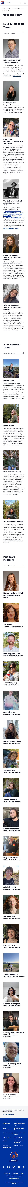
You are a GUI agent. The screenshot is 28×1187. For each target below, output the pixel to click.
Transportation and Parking (19, 1133)
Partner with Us (6, 1137)
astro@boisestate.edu (8, 1114)
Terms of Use (7, 1173)
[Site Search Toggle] (19, 2)
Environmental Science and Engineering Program (12, 211)
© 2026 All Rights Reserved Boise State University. (14, 1182)
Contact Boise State (14, 1178)
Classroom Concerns (11, 1175)
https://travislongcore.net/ (11, 228)
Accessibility (15, 1173)
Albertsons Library (7, 1133)
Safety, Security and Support (19, 1124)
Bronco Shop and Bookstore (18, 1141)
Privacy (22, 1173)
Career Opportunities (6, 1129)
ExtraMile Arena (18, 1145)
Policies (20, 1175)
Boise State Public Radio (19, 1129)
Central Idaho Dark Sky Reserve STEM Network (13, 8)
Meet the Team (7, 10)
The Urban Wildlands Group (13, 217)
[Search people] (23, 33)
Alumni (4, 1141)
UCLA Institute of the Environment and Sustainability (13, 214)
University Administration (6, 1146)
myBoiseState (6, 1123)
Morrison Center (18, 1137)
